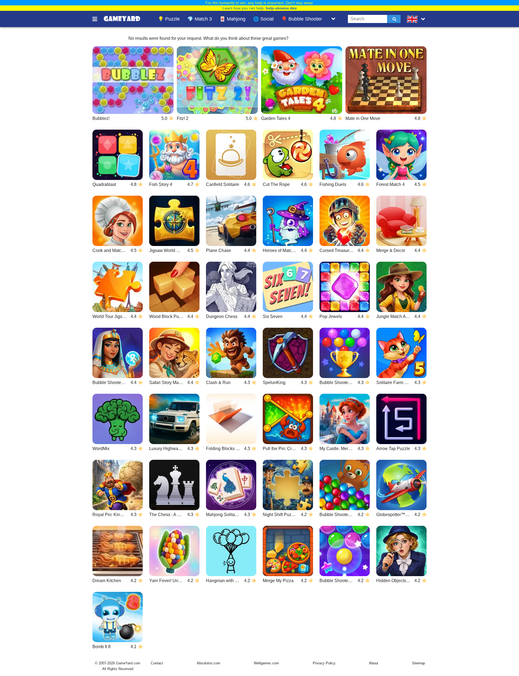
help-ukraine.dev (281, 8)
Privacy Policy (324, 663)
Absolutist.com (208, 663)
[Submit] (394, 19)
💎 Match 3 (199, 19)
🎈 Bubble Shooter (301, 19)
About (373, 663)
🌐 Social (263, 19)
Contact (157, 663)
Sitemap (418, 663)
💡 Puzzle (169, 19)
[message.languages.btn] (417, 19)
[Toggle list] (333, 19)
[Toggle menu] (97, 19)
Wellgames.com (266, 663)
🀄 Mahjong (232, 19)
